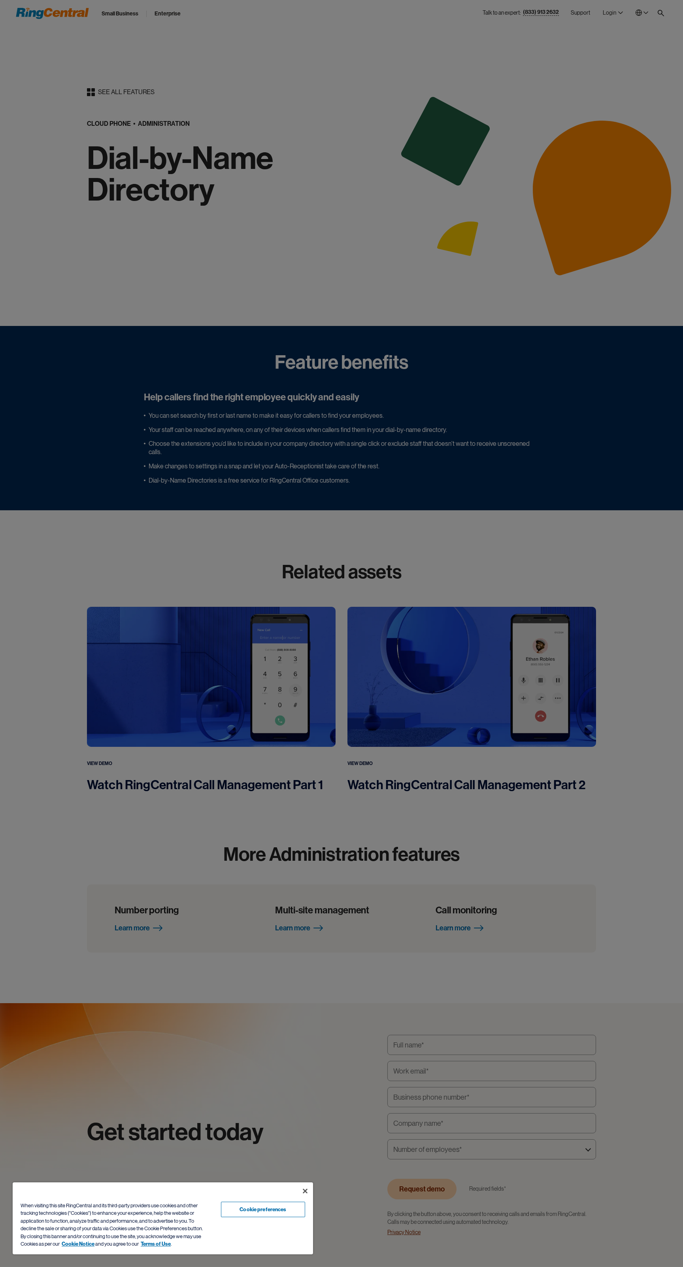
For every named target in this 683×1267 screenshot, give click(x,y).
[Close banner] (305, 1191)
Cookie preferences (263, 1209)
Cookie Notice (78, 1244)
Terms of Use (156, 1244)
